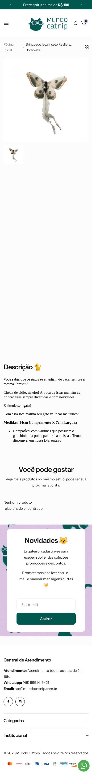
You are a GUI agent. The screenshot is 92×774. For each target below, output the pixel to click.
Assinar (46, 618)
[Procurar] (76, 23)
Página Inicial (8, 47)
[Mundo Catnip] (48, 23)
